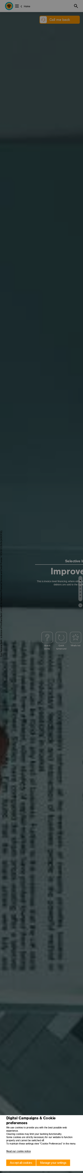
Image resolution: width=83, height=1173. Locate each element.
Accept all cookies (21, 1162)
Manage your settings (53, 1162)
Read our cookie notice (18, 1151)
